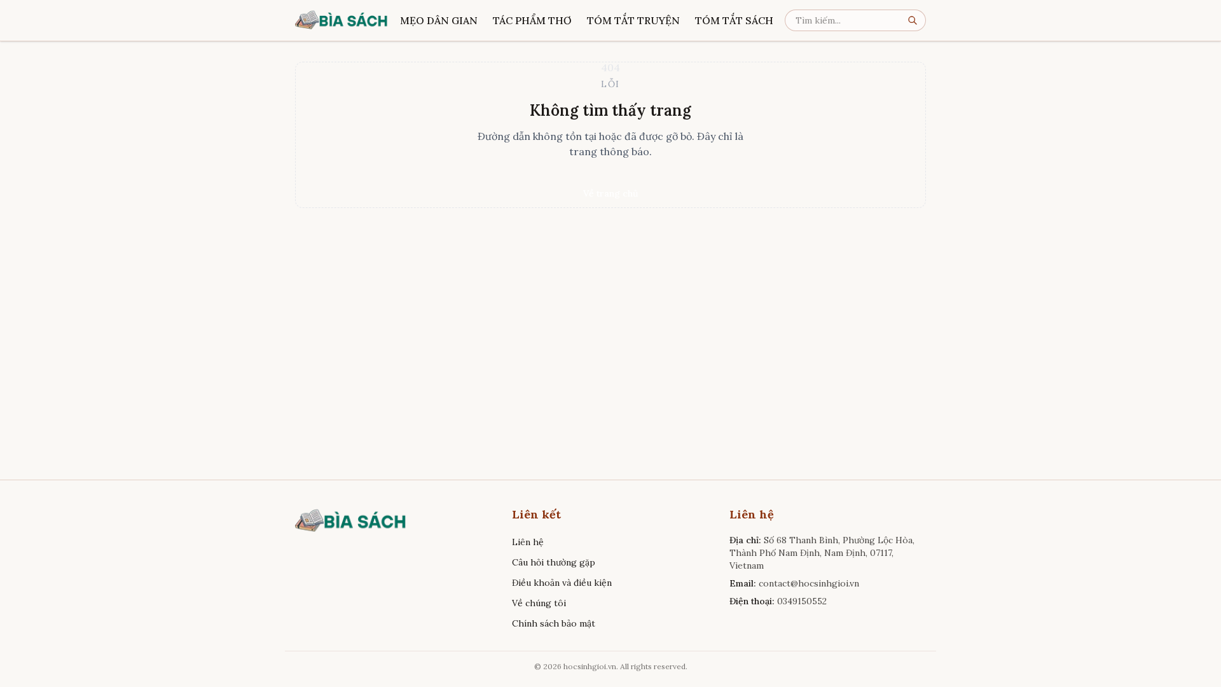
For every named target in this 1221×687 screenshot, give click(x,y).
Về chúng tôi (539, 603)
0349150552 (802, 601)
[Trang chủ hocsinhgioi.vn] (341, 20)
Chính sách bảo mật (553, 623)
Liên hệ (528, 542)
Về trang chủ (610, 193)
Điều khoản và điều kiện (562, 582)
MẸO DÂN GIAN (439, 20)
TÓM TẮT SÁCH (734, 20)
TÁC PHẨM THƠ (532, 20)
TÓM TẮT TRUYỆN (633, 20)
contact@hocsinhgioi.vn (809, 583)
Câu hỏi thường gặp (553, 562)
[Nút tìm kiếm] (916, 20)
